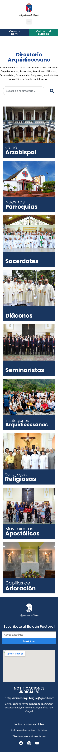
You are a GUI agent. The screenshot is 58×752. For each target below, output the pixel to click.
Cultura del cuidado (43, 32)
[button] (29, 22)
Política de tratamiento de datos (29, 730)
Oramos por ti (14, 32)
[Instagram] (29, 743)
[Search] (51, 90)
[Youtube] (37, 743)
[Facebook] (21, 743)
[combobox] (23, 90)
